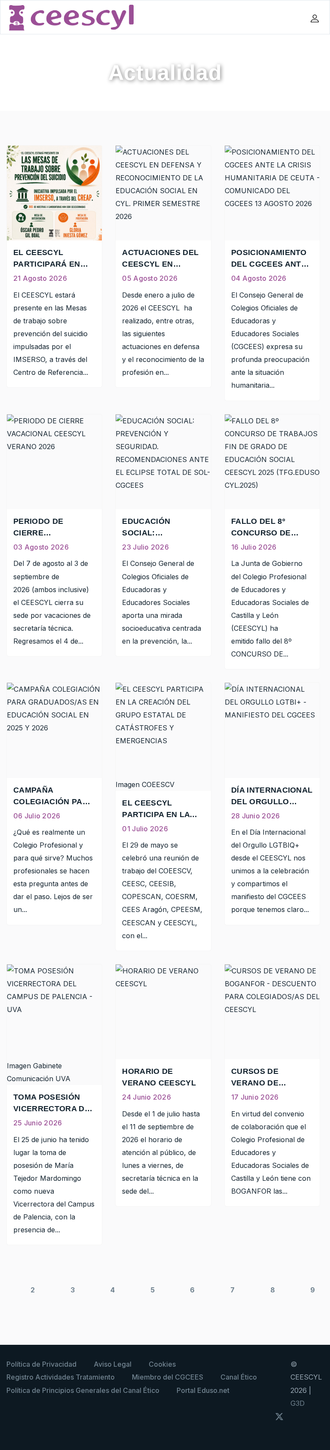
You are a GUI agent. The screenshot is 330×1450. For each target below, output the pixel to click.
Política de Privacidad (41, 1364)
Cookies (162, 1364)
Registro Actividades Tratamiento (60, 1377)
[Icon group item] (263, 1415)
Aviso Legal (112, 1364)
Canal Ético (238, 1377)
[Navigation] (275, 17)
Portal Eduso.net (203, 1390)
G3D (297, 1403)
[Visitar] (298, 1415)
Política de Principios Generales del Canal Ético (82, 1390)
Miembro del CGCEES (167, 1377)
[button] (316, 18)
